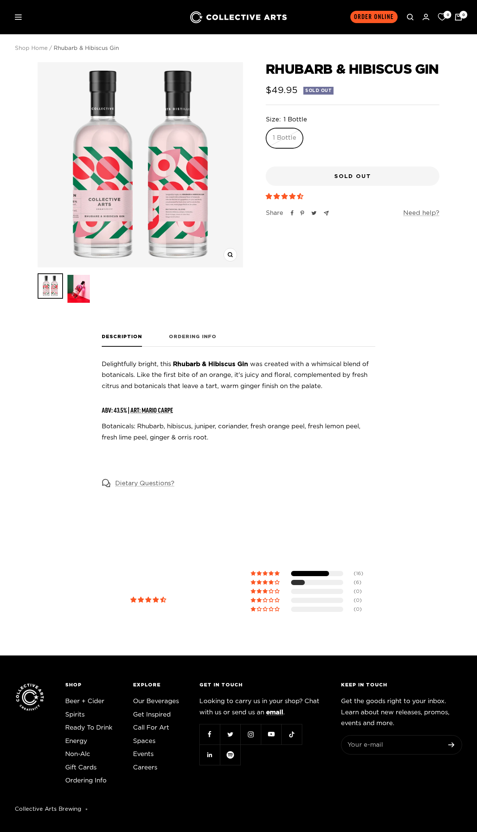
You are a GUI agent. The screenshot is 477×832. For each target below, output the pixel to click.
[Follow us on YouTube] (271, 734)
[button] (285, 196)
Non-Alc (77, 754)
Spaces (144, 741)
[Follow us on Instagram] (250, 734)
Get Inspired (152, 714)
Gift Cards (81, 767)
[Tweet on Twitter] (314, 213)
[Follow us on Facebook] (209, 734)
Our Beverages (156, 701)
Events (143, 754)
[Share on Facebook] (292, 213)
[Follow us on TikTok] (291, 734)
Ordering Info (193, 336)
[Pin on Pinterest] (302, 213)
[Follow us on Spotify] (230, 754)
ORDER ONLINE (374, 17)
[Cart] (458, 17)
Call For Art (151, 727)
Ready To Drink (89, 727)
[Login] (426, 17)
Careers (145, 767)
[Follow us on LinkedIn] (209, 754)
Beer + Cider (84, 701)
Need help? (421, 213)
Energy (76, 741)
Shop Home (31, 48)
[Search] (410, 17)
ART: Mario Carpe (151, 410)
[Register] (451, 744)
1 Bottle (284, 137)
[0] (442, 17)
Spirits (75, 714)
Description (122, 336)
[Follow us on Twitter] (230, 734)
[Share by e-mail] (326, 213)
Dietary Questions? (144, 483)
